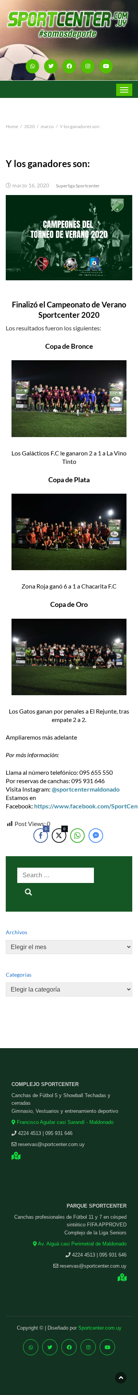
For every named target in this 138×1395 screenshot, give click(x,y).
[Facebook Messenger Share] (96, 835)
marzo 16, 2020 (30, 185)
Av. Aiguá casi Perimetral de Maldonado (82, 1244)
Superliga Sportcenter (78, 186)
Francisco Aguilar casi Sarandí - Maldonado (64, 1122)
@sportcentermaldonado (86, 789)
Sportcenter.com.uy (100, 1328)
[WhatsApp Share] (77, 835)
